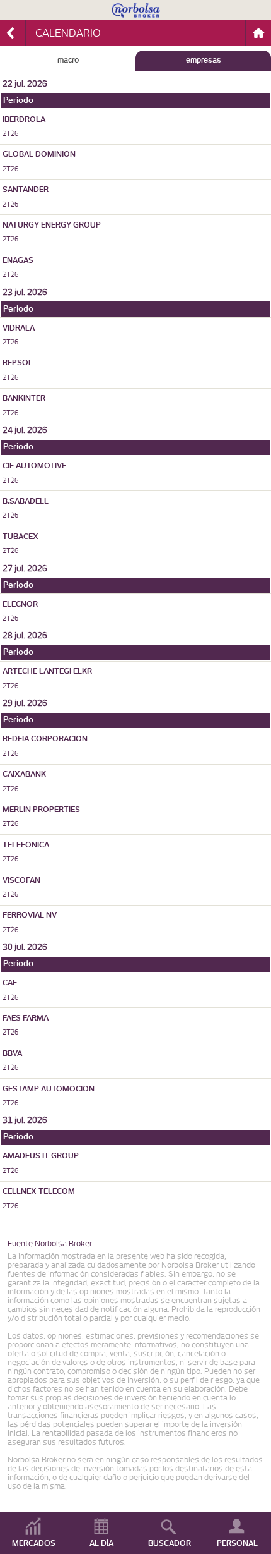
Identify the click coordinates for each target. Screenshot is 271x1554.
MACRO (68, 60)
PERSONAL (237, 1543)
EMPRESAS (203, 60)
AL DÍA (101, 1543)
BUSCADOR (169, 1543)
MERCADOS (33, 1543)
